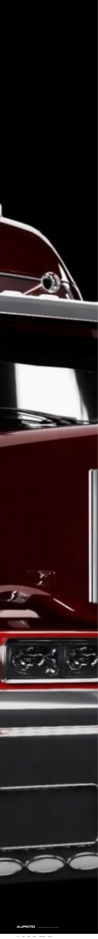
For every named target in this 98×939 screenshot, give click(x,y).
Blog (29, 936)
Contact (34, 936)
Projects (50, 936)
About (23, 936)
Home (17, 936)
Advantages (42, 936)
